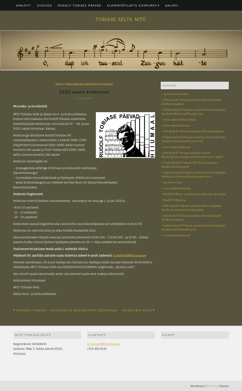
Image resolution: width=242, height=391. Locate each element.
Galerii (171, 5)
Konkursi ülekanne (176, 94)
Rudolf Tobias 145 (175, 200)
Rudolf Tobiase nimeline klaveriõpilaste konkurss (84, 84)
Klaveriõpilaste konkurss (132, 5)
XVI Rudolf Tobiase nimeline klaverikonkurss (193, 131)
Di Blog (213, 386)
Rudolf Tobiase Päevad (79, 5)
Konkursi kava (137, 310)
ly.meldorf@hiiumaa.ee (129, 255)
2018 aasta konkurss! (177, 235)
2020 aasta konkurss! (177, 188)
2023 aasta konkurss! (177, 147)
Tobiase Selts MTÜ (121, 19)
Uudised (44, 5)
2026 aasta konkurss (177, 125)
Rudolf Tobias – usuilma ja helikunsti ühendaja (66, 310)
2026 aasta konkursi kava (180, 119)
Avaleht (23, 5)
